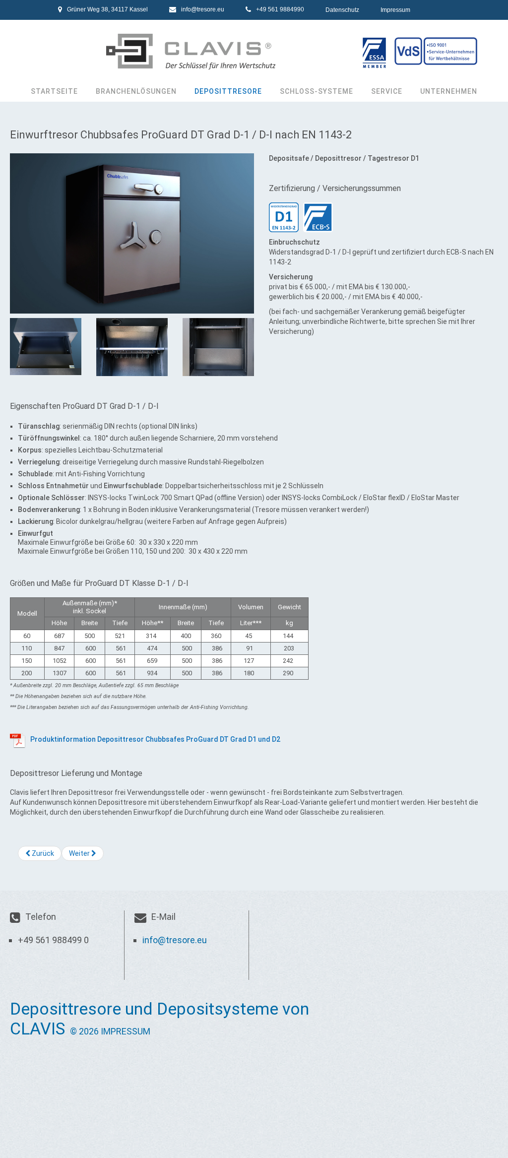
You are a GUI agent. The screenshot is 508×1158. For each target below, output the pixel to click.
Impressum (395, 9)
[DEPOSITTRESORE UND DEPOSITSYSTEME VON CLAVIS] (254, 51)
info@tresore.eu (202, 9)
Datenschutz (342, 9)
